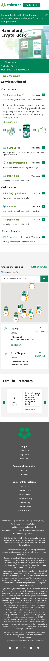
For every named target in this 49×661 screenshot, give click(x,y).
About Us (24, 470)
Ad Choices (15, 524)
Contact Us (24, 450)
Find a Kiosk (31, 5)
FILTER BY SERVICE (38, 267)
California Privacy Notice (34, 530)
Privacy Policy (38, 521)
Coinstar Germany (24, 498)
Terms (30, 565)
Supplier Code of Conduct (11, 530)
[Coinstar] (11, 5)
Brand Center (24, 458)
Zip (17, 272)
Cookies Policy (29, 524)
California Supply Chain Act (23, 527)
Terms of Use (7, 521)
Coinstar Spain (24, 510)
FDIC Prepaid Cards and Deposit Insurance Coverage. (31, 584)
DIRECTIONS (40, 331)
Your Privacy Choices (24, 533)
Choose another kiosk (12, 266)
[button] (23, 296)
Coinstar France (24, 506)
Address (7, 272)
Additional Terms (23, 521)
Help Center (25, 454)
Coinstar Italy (24, 502)
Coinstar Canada (24, 494)
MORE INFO (11, 122)
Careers (24, 474)
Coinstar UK (24, 486)
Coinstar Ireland (24, 490)
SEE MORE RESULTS (11, 76)
